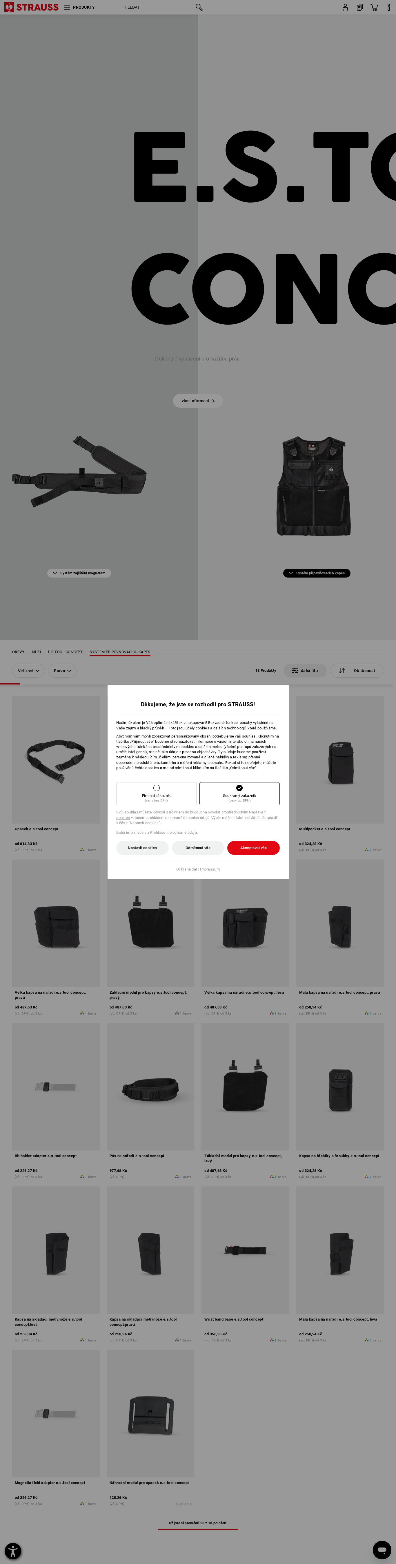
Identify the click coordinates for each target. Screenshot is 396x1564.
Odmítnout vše (198, 848)
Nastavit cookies (142, 848)
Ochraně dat (186, 869)
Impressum (210, 869)
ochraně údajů (184, 832)
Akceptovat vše (253, 848)
